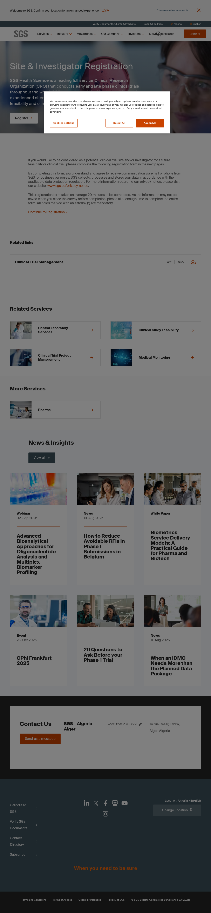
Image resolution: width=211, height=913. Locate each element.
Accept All (150, 123)
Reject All (119, 123)
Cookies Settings (63, 123)
